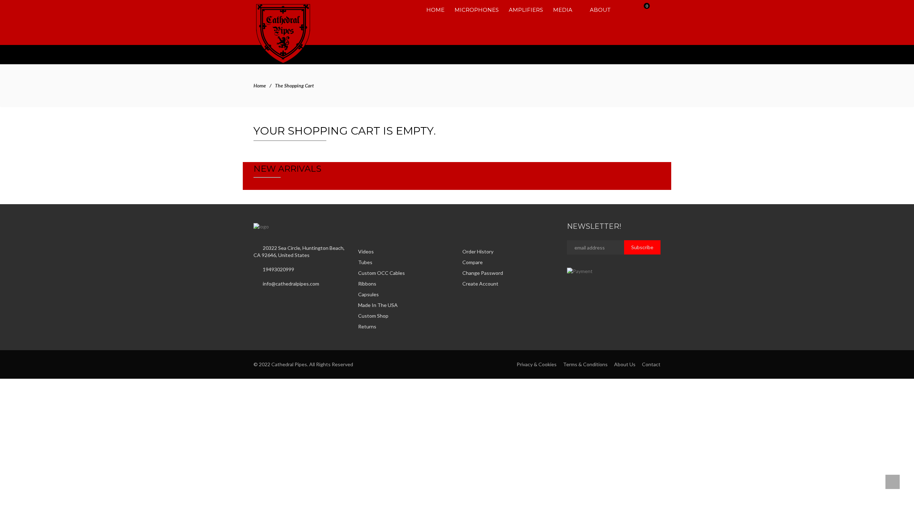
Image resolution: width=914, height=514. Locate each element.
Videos (366, 251)
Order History (477, 251)
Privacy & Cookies (537, 364)
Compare (472, 262)
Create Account (480, 284)
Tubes (365, 262)
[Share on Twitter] (368, 226)
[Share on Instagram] (377, 226)
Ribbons (367, 284)
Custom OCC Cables (381, 273)
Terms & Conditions (585, 364)
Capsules (368, 294)
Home (259, 85)
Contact (651, 364)
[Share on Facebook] (360, 226)
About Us (625, 364)
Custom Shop (373, 316)
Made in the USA (378, 305)
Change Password (482, 273)
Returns (367, 326)
